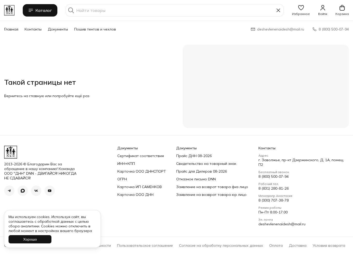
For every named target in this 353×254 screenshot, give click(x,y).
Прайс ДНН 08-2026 (194, 155)
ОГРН (122, 179)
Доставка (297, 245)
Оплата (276, 245)
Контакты (33, 29)
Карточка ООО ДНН (135, 194)
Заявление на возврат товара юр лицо (211, 194)
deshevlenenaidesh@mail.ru (281, 224)
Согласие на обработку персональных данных (221, 245)
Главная (11, 29)
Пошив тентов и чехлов (95, 29)
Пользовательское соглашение (145, 245)
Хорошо (30, 239)
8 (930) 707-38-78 (273, 200)
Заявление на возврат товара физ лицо (212, 186)
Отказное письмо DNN (196, 179)
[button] (301, 10)
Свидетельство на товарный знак (206, 163)
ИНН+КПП (126, 163)
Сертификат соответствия (140, 155)
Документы (58, 29)
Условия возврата (329, 245)
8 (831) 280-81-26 (273, 188)
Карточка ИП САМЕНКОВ (139, 186)
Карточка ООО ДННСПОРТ (141, 171)
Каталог (43, 10)
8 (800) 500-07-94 (273, 176)
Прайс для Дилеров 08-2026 (201, 171)
